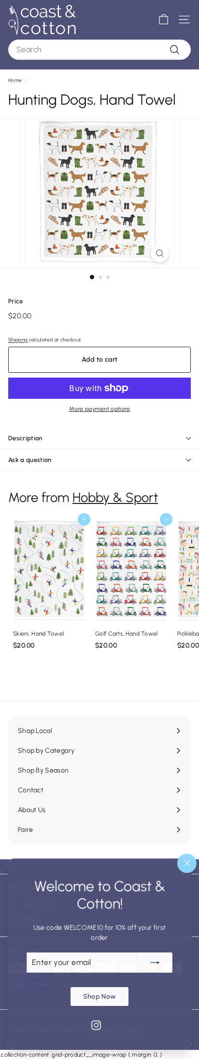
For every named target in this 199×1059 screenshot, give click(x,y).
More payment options (99, 409)
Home (15, 80)
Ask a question (30, 459)
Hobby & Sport (115, 497)
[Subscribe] (155, 962)
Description (25, 438)
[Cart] (163, 19)
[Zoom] (160, 253)
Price (15, 301)
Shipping (18, 340)
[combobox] (99, 50)
